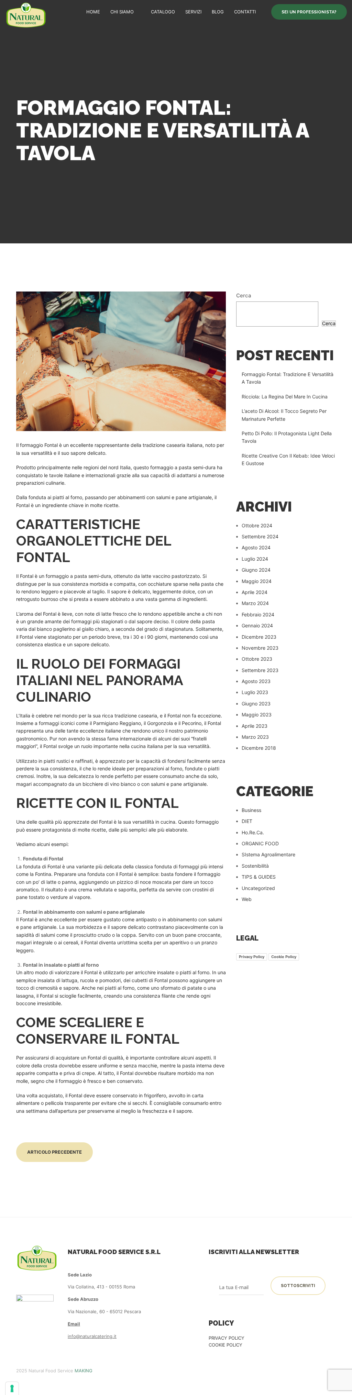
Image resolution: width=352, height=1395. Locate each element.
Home (93, 11)
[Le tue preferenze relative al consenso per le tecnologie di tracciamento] (12, 1388)
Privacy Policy (251, 956)
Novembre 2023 (260, 648)
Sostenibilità (255, 866)
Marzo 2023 (255, 737)
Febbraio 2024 (258, 614)
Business (251, 810)
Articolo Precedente (54, 1152)
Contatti (245, 11)
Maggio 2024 (257, 581)
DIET (247, 821)
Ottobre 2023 (257, 659)
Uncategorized (258, 888)
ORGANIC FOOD (260, 843)
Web (247, 899)
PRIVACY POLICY (226, 1338)
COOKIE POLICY (225, 1345)
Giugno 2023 (256, 703)
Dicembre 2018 (259, 748)
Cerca (243, 295)
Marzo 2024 (255, 603)
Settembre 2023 (260, 670)
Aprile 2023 (254, 726)
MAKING (83, 1370)
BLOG (218, 11)
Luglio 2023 (255, 692)
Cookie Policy (283, 956)
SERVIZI (193, 11)
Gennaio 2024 (257, 625)
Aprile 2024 (254, 592)
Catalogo (163, 11)
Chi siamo (122, 11)
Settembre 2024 (260, 536)
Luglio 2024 (255, 559)
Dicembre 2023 (259, 637)
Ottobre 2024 (257, 525)
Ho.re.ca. (253, 832)
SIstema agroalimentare (268, 854)
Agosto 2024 (256, 547)
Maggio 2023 (257, 714)
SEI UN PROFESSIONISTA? (309, 12)
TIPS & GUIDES (259, 877)
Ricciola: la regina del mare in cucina (285, 396)
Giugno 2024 (256, 570)
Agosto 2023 (256, 681)
